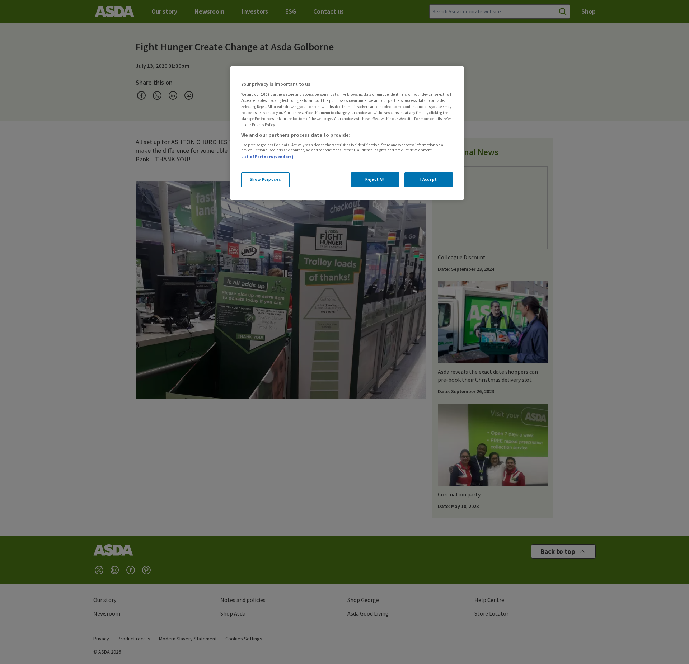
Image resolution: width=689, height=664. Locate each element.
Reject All (375, 179)
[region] (347, 133)
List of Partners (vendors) (267, 156)
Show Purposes (265, 179)
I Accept (428, 179)
